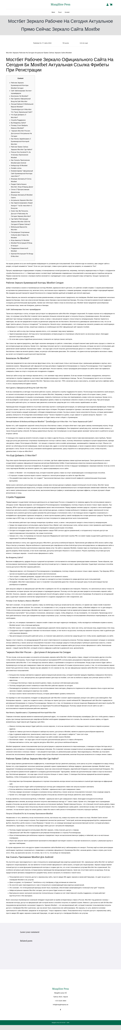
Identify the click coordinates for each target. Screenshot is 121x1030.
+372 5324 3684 (60, 1001)
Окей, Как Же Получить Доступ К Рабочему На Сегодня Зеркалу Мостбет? (21, 213)
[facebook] (60, 1009)
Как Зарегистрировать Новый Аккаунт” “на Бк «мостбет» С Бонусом (22, 205)
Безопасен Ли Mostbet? (19, 96)
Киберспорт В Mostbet (19, 165)
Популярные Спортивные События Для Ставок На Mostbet (20, 235)
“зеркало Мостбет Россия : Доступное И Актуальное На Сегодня (21, 133)
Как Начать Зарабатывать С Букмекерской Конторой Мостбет (21, 141)
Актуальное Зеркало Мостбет (22, 200)
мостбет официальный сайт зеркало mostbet (73, 327)
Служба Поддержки (18, 120)
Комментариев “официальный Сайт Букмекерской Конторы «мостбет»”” (22, 173)
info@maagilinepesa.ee (60, 1004)
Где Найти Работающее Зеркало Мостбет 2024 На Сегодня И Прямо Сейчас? (20, 221)
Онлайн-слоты (16, 168)
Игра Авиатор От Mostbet (20, 240)
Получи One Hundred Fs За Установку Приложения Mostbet (21, 154)
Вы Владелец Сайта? (18, 123)
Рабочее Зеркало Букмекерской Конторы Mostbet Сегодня (19, 85)
